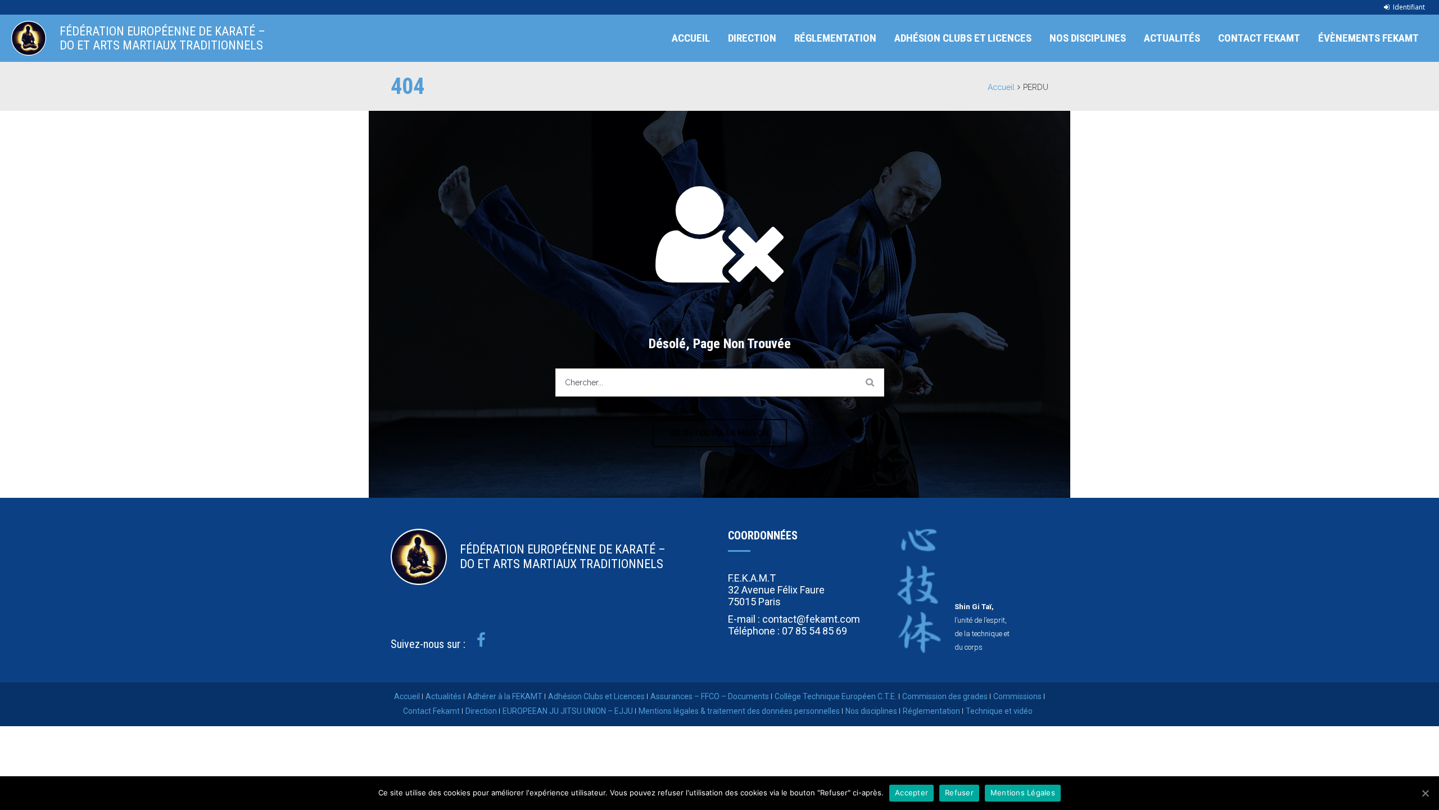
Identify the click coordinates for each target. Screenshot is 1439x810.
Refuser (959, 792)
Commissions (1017, 696)
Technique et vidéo (999, 711)
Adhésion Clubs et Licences (962, 38)
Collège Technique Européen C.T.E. (836, 696)
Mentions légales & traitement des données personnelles (739, 711)
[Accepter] (1425, 793)
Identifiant (1409, 7)
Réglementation (835, 38)
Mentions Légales (1022, 792)
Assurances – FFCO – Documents (709, 696)
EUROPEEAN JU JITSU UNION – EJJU (568, 711)
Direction (752, 38)
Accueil (691, 38)
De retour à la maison (720, 433)
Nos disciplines (1087, 38)
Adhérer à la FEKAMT (504, 696)
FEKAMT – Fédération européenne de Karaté (28, 38)
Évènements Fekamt (1368, 38)
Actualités (1172, 38)
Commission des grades (945, 696)
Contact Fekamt (1259, 38)
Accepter (911, 792)
